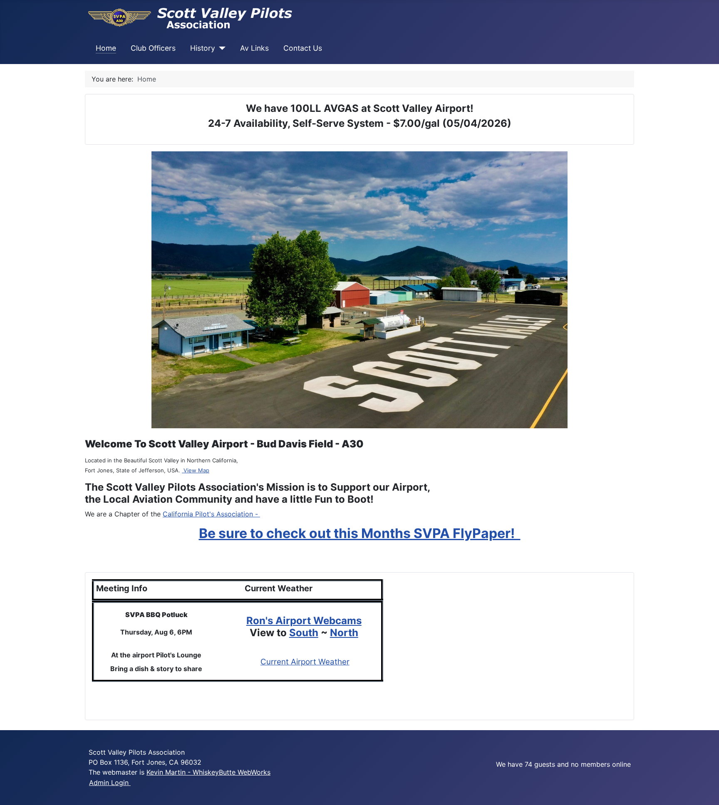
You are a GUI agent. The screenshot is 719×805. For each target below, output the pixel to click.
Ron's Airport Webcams (304, 621)
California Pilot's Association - (211, 514)
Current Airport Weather (305, 662)
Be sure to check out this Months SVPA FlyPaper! (360, 533)
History (202, 48)
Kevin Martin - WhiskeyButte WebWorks (208, 772)
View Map (195, 470)
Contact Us (302, 48)
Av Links (254, 48)
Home (106, 48)
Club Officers (153, 48)
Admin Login (110, 782)
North (344, 633)
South (303, 633)
